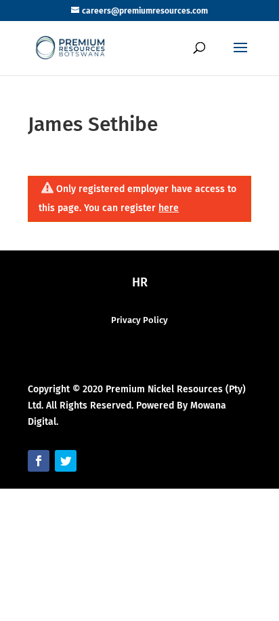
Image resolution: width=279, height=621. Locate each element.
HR (140, 282)
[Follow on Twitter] (66, 461)
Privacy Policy (139, 320)
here (168, 208)
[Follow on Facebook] (38, 461)
